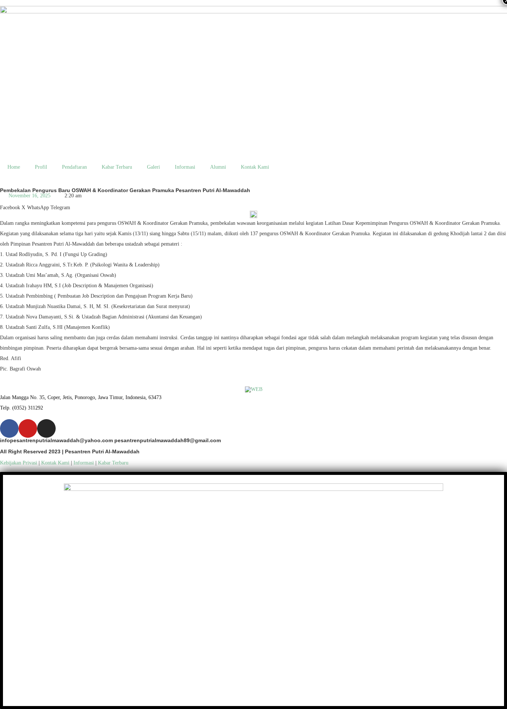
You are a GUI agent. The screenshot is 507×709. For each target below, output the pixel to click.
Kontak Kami (255, 167)
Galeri (153, 167)
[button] (10, 205)
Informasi (185, 167)
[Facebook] (9, 428)
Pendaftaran (74, 167)
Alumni (218, 167)
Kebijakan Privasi (18, 463)
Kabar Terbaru (117, 167)
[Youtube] (28, 428)
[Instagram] (46, 428)
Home (13, 167)
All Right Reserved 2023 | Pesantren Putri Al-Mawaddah (70, 451)
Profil (41, 167)
